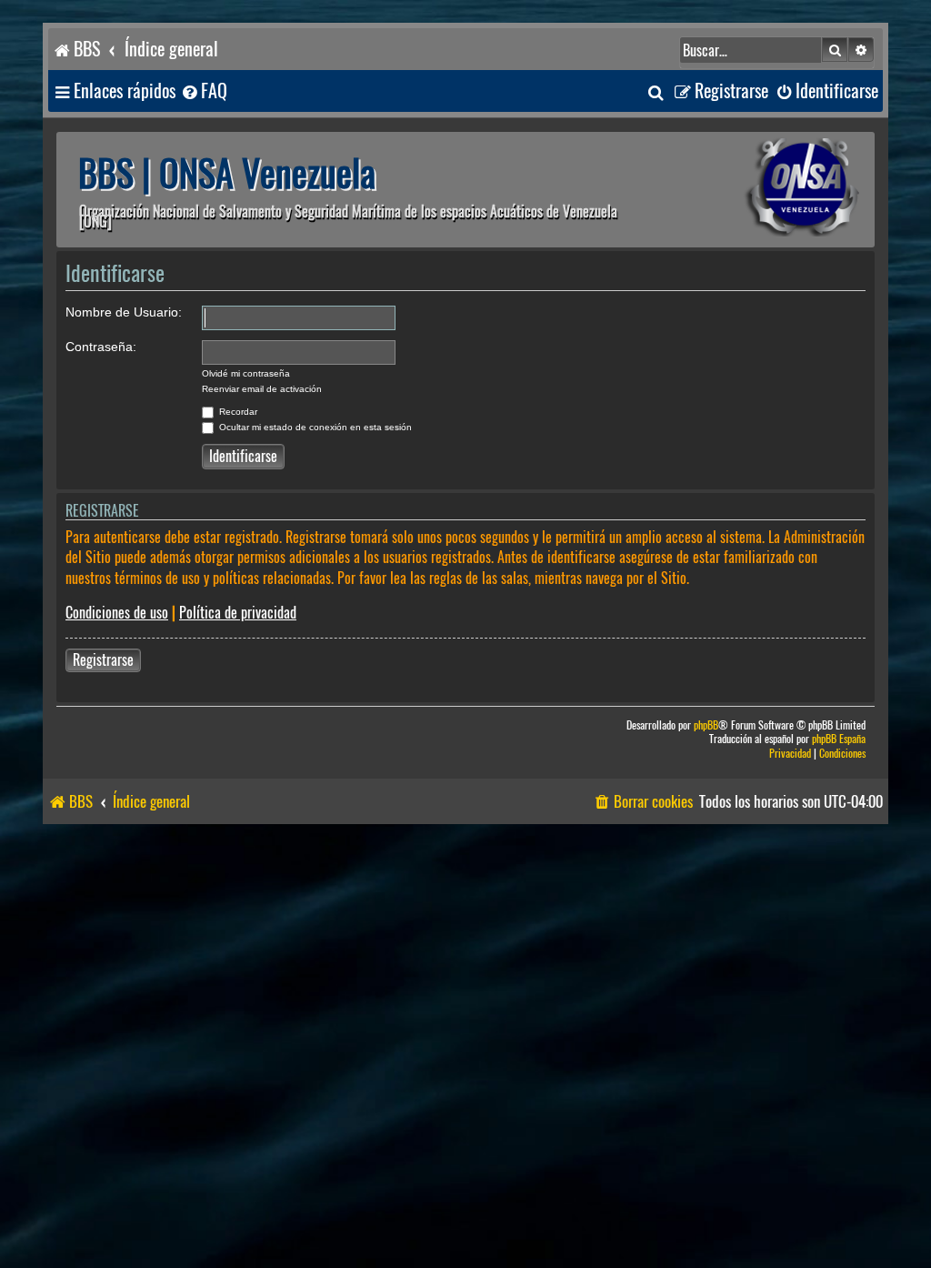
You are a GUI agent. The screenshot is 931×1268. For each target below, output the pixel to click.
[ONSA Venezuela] (761, 189)
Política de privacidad (237, 612)
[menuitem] (203, 91)
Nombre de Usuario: (123, 312)
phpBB (706, 725)
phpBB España (839, 739)
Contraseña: (100, 346)
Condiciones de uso (116, 612)
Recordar (236, 412)
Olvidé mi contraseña (246, 373)
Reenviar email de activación (262, 389)
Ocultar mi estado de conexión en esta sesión (314, 427)
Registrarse (103, 659)
